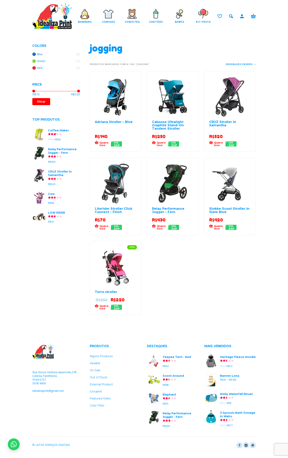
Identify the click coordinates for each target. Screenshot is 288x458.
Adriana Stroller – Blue (114, 122)
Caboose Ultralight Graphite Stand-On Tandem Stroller (168, 125)
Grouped (96, 391)
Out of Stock (98, 377)
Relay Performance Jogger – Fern (168, 210)
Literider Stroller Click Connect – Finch (113, 210)
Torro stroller (106, 292)
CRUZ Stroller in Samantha (222, 123)
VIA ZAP (117, 143)
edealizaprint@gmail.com (48, 391)
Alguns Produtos (101, 356)
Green (41, 61)
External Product (101, 384)
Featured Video (100, 398)
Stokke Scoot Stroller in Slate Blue (229, 210)
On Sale (95, 370)
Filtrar (41, 101)
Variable (95, 363)
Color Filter (97, 405)
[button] (103, 143)
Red (39, 68)
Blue (40, 54)
